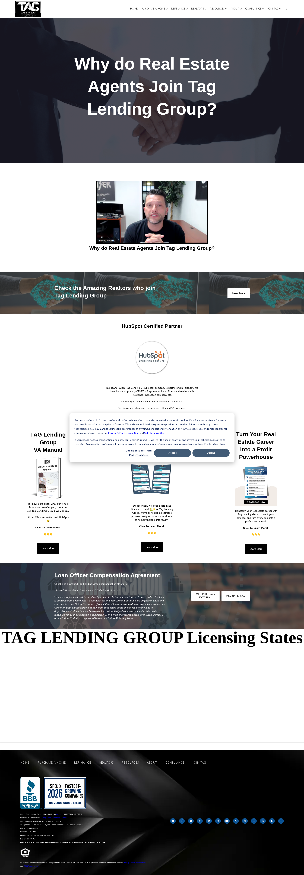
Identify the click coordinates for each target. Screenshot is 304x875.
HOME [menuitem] (25, 762)
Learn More (238, 293)
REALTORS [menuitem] (106, 762)
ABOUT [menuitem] (152, 762)
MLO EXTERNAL (235, 595)
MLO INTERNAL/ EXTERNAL (205, 596)
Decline (211, 452)
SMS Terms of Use (154, 432)
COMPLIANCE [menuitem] (175, 762)
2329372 (60, 814)
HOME (134, 9)
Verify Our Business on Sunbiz (54, 818)
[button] (154, 9)
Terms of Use (131, 432)
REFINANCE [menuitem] (82, 762)
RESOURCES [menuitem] (130, 762)
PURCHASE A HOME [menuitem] (52, 762)
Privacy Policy (115, 432)
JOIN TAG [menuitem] (199, 762)
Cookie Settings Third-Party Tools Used (139, 453)
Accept (173, 452)
